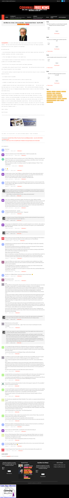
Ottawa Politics (49, 96)
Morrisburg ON (26, 468)
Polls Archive (50, 51)
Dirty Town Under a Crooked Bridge (51, 98)
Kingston (30, 466)
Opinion (27, 24)
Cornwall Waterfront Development (51, 100)
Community (26, 471)
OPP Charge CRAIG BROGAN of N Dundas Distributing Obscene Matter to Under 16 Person (28, 474)
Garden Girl (59, 98)
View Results (56, 33)
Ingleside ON (26, 466)
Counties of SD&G (27, 464)
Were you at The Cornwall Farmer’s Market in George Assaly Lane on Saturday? (23, 140)
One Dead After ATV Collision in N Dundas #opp (28, 469)
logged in (9, 456)
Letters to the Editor (21, 24)
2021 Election (60, 96)
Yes (49, 27)
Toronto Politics (49, 93)
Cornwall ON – (5, 42)
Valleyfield (62, 100)
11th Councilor (64, 98)
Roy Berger (53, 91)
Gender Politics (58, 93)
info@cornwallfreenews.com (59, 466)
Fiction (58, 100)
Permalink (19, 150)
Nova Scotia (48, 91)
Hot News (29, 465)
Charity (54, 93)
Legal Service (63, 91)
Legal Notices (58, 91)
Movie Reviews (55, 96)
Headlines (25, 465)
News (31, 468)
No (48, 29)
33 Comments (35, 133)
